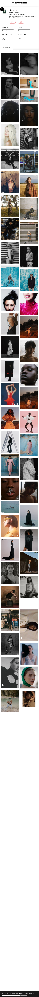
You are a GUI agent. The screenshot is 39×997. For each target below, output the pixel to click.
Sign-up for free (6, 993)
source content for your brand (11, 995)
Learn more (23, 995)
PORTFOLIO (6, 48)
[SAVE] (21, 22)
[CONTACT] (12, 22)
